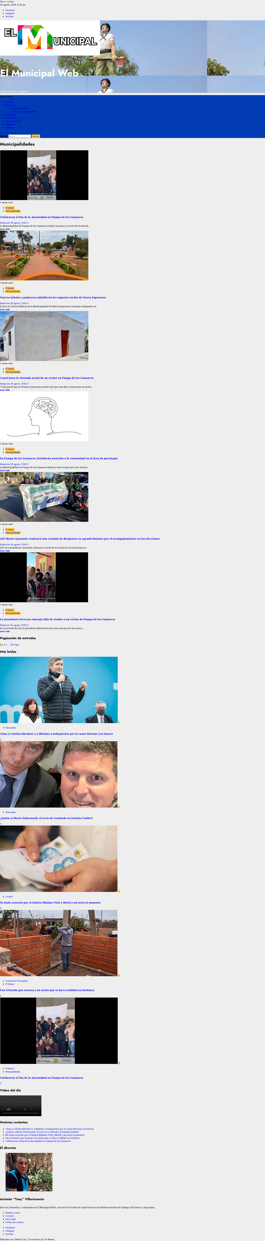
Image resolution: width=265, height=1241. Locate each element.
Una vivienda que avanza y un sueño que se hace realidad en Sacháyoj (47, 990)
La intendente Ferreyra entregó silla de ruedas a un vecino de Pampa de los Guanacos (57, 619)
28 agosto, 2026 (19, 222)
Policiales (10, 114)
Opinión (10, 127)
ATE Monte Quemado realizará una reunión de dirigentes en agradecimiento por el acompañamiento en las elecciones (80, 538)
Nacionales (11, 118)
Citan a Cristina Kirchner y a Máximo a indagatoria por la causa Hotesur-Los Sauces (56, 733)
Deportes (11, 124)
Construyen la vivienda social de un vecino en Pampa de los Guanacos (47, 378)
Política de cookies (14, 1222)
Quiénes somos (13, 1212)
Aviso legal (11, 1219)
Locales (10, 102)
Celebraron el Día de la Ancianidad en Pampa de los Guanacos (41, 217)
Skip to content (7, 1)
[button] (6, 96)
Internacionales (14, 121)
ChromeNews (34, 1239)
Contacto (10, 1215)
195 (12, 644)
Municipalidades (19, 108)
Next (16, 644)
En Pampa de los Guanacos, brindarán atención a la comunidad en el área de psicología (59, 458)
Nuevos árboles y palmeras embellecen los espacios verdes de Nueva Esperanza (53, 297)
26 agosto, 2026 (19, 544)
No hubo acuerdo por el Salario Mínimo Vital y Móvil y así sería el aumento (50, 902)
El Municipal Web (39, 73)
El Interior (11, 105)
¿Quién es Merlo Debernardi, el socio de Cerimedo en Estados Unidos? (46, 818)
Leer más (5, 229)
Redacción (5, 222)
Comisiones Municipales (23, 111)
